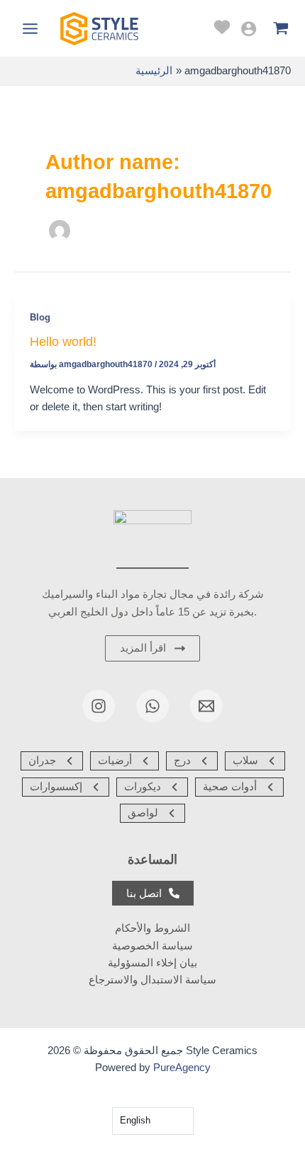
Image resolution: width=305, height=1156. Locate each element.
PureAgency (182, 1067)
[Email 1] (206, 706)
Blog (40, 317)
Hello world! (63, 341)
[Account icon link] (248, 29)
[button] (52, 760)
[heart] (222, 27)
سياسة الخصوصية (152, 946)
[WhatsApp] (152, 706)
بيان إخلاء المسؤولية (152, 963)
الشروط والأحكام (152, 928)
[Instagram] (98, 706)
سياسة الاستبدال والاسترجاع (152, 980)
